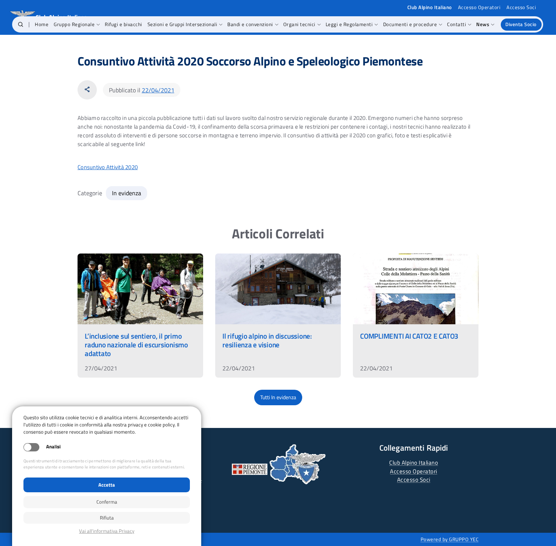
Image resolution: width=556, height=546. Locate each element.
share (87, 89)
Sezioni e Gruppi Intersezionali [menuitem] (182, 24)
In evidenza (126, 193)
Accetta (106, 484)
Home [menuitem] (41, 24)
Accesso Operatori (479, 7)
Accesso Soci (521, 7)
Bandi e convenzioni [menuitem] (250, 24)
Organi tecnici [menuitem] (299, 24)
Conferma (106, 502)
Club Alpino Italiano (413, 462)
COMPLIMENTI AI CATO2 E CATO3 (409, 335)
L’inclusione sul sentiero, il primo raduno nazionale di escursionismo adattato (136, 344)
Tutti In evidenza (278, 397)
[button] (20, 25)
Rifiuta (107, 517)
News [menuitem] (482, 24)
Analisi (53, 446)
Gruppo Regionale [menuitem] (74, 24)
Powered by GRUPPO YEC (450, 539)
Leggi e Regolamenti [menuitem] (349, 24)
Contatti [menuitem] (456, 24)
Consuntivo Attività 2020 (108, 167)
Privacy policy (106, 531)
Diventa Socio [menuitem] (521, 24)
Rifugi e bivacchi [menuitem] (123, 24)
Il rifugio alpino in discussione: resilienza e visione (267, 340)
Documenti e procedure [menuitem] (410, 24)
